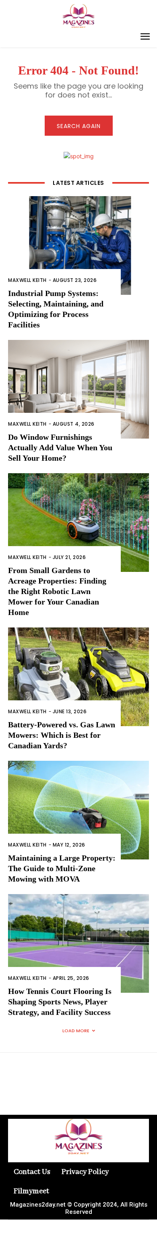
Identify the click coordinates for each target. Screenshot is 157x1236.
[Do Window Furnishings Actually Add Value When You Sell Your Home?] (78, 389)
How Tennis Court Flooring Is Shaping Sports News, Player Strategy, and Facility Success (60, 1002)
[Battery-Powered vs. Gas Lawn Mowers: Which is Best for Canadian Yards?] (78, 676)
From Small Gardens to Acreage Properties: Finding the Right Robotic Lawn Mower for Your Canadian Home (57, 591)
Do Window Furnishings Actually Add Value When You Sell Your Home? (60, 447)
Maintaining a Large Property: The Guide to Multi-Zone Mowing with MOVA (62, 868)
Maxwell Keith (27, 280)
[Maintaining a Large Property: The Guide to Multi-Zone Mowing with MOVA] (78, 810)
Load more (75, 1030)
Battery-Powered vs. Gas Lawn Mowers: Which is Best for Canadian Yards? (61, 735)
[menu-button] (145, 38)
